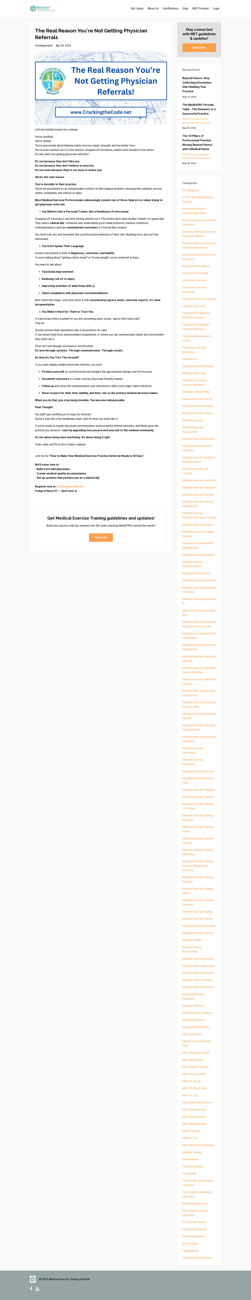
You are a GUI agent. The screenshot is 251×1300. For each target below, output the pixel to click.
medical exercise (192, 420)
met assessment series (197, 1102)
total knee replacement (196, 1257)
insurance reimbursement (198, 366)
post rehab (189, 1173)
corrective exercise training (199, 299)
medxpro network (193, 1005)
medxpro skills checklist (197, 1013)
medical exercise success (198, 771)
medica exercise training (197, 399)
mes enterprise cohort (195, 1052)
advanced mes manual (196, 266)
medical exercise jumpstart (199, 480)
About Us (153, 8)
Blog (185, 8)
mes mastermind (192, 1059)
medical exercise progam (197, 524)
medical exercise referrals (198, 554)
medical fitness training (197, 980)
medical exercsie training (197, 933)
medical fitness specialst (198, 973)
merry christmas (192, 1034)
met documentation (194, 1116)
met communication (194, 1109)
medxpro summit (192, 1020)
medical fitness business (198, 958)
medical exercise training (197, 797)
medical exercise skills (196, 573)
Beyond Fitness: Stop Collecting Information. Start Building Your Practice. (197, 85)
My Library (137, 8)
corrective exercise (194, 280)
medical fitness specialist (198, 966)
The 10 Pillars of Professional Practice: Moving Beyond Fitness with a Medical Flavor (197, 142)
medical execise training (197, 413)
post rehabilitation (193, 1236)
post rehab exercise (194, 1203)
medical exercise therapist (198, 789)
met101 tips (190, 1138)
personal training (192, 1166)
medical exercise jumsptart (199, 487)
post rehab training (194, 1229)
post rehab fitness (194, 1222)
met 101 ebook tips (194, 1088)
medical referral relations (198, 987)
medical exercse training (197, 918)
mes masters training (195, 1066)
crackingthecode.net (69, 486)
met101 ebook (191, 1131)
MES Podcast (200, 8)
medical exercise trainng (197, 911)
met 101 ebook (191, 1081)
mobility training (192, 1152)
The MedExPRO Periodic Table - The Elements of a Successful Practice (199, 109)
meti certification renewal (198, 1145)
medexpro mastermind (196, 391)
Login (216, 8)
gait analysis (190, 359)
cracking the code (193, 306)
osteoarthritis (190, 1159)
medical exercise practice (195, 119)
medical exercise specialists (196, 122)
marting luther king (194, 373)
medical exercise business (195, 154)
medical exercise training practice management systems (197, 866)
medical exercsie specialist (199, 926)
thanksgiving (190, 1250)
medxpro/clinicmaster (195, 1027)
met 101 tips (190, 1095)
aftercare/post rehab (195, 273)
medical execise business (198, 406)
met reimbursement (194, 1123)
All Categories (190, 190)
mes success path (193, 1074)
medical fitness (192, 940)
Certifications (171, 8)
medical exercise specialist (199, 580)
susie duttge (190, 1243)
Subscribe (100, 537)
